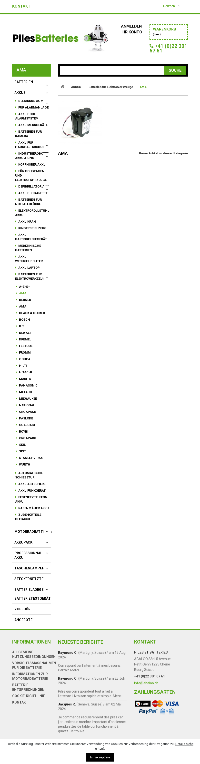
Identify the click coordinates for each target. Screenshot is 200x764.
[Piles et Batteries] (61, 39)
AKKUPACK (23, 542)
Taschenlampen (29, 568)
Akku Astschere (31, 484)
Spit (22, 451)
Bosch (24, 319)
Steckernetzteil (30, 579)
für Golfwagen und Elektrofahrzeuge (31, 175)
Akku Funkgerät (32, 490)
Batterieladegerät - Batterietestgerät (32, 594)
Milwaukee (27, 398)
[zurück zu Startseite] (62, 87)
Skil (22, 444)
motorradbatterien (33, 532)
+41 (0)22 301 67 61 (149, 676)
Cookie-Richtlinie (28, 696)
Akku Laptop (29, 267)
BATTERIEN (23, 82)
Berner (24, 300)
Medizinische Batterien (28, 248)
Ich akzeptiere (100, 757)
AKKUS (20, 93)
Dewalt (24, 333)
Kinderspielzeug (32, 228)
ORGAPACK (27, 412)
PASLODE (25, 418)
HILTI (22, 365)
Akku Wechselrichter (29, 259)
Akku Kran (27, 221)
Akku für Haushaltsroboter (31, 145)
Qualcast (27, 425)
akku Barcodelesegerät (31, 237)
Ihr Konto (131, 32)
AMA (22, 293)
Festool (25, 346)
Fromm (24, 352)
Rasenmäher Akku (33, 508)
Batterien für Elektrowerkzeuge (31, 276)
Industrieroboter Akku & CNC (32, 156)
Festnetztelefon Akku (31, 499)
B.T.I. (22, 326)
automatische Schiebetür (29, 475)
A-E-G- (24, 286)
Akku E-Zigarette (33, 193)
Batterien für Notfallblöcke (28, 202)
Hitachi (25, 372)
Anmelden (132, 26)
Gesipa (24, 359)
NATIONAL (26, 405)
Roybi (23, 431)
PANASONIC (28, 385)
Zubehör (22, 609)
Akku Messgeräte (33, 125)
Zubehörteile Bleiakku (28, 517)
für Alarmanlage (33, 107)
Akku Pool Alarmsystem (27, 116)
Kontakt (21, 6)
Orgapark (27, 438)
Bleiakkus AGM (30, 101)
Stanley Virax (30, 458)
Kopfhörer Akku (32, 164)
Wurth (24, 464)
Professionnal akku (28, 555)
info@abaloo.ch (146, 683)
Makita (24, 379)
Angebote (23, 620)
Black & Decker (31, 313)
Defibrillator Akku (34, 186)
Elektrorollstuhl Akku (32, 213)
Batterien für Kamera (28, 134)
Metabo (25, 392)
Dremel (24, 339)
